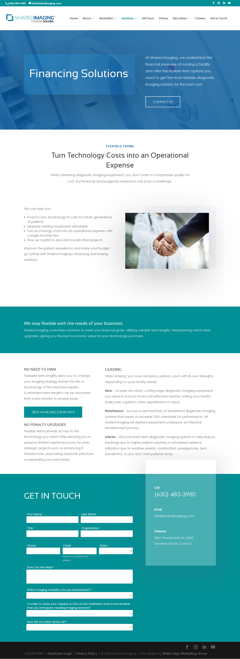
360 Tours (148, 18)
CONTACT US (163, 102)
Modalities (106, 18)
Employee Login (59, 653)
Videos (163, 18)
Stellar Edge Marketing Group (184, 653)
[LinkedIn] (224, 4)
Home (74, 18)
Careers (200, 18)
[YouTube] (229, 4)
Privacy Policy (86, 653)
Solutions (128, 18)
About (87, 18)
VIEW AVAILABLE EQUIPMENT (53, 412)
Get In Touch (218, 18)
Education (180, 18)
